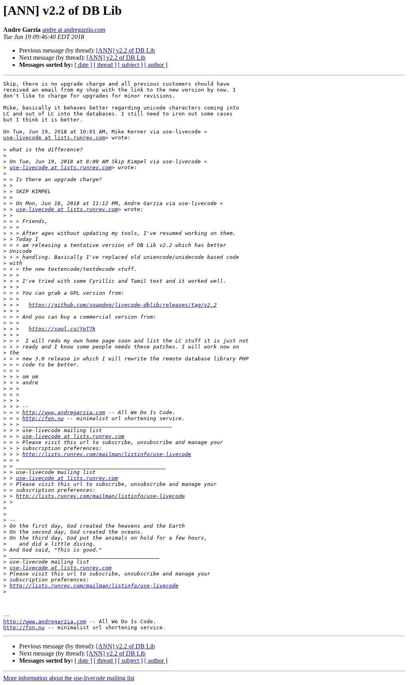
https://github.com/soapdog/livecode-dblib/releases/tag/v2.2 (123, 305)
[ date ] (83, 64)
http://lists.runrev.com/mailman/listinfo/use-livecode (106, 454)
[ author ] (155, 64)
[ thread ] (105, 64)
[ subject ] (130, 64)
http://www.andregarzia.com (63, 412)
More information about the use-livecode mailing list (68, 678)
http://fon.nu (43, 418)
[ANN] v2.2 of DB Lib (125, 50)
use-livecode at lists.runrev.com (54, 138)
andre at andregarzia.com (73, 29)
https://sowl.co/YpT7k (62, 329)
